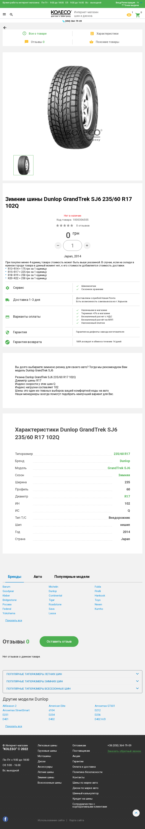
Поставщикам (81, 751)
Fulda (98, 586)
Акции (76, 756)
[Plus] (87, 245)
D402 (52, 719)
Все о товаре (38, 33)
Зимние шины (46, 777)
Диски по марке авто (85, 788)
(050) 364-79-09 (73, 21)
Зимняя (124, 475)
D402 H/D (100, 719)
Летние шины (46, 772)
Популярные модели (71, 577)
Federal (7, 608)
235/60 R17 (122, 454)
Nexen (98, 604)
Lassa (52, 613)
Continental (55, 595)
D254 (52, 714)
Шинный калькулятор (85, 793)
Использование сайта (51, 820)
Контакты (78, 777)
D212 (98, 710)
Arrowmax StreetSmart (16, 710)
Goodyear (8, 591)
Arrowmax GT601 (105, 706)
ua (141, 2)
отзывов (82, 225)
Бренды (14, 577)
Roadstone (55, 604)
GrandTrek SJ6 (119, 468)
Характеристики (107, 33)
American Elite (57, 706)
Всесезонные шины (50, 782)
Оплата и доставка (84, 767)
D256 (98, 714)
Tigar (52, 600)
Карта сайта (76, 820)
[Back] (5, 28)
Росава (7, 604)
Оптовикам (79, 745)
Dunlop (125, 461)
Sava (51, 608)
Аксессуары (45, 767)
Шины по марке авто (85, 782)
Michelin (53, 586)
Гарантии (77, 761)
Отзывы (37, 42)
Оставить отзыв (59, 641)
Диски (41, 761)
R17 (127, 496)
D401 (5, 719)
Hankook (100, 595)
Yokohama (9, 613)
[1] (129, 15)
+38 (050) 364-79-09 (119, 745)
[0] (138, 15)
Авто (38, 577)
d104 (51, 710)
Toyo (98, 600)
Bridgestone (10, 600)
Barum (6, 586)
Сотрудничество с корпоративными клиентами (89, 805)
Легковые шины (47, 745)
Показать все (13, 620)
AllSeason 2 (9, 706)
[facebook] (5, 819)
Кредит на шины (82, 798)
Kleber (6, 595)
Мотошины (44, 756)
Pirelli (98, 591)
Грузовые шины (47, 751)
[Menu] (4, 14)
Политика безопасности (87, 772)
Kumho (99, 608)
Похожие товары (107, 42)
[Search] (11, 14)
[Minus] (58, 245)
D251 (5, 714)
